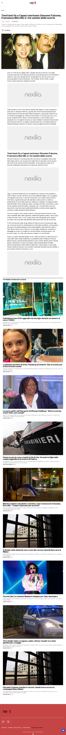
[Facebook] (2, 720)
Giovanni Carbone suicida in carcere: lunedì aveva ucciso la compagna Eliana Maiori (28, 688)
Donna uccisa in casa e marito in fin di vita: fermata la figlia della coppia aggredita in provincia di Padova (30, 458)
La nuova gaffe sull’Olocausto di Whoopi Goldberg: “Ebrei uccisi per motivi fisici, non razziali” (32, 412)
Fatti (2, 10)
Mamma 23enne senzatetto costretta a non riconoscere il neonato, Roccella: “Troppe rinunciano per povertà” (32, 504)
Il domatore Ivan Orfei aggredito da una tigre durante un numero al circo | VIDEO (31, 319)
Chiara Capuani (5, 21)
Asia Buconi (6, 325)
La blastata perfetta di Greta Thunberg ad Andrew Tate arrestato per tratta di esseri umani (32, 365)
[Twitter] (7, 720)
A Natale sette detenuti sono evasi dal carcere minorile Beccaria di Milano (32, 551)
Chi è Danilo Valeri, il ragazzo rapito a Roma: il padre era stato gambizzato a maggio (29, 642)
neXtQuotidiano (7, 464)
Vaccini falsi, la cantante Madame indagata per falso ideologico (30, 596)
